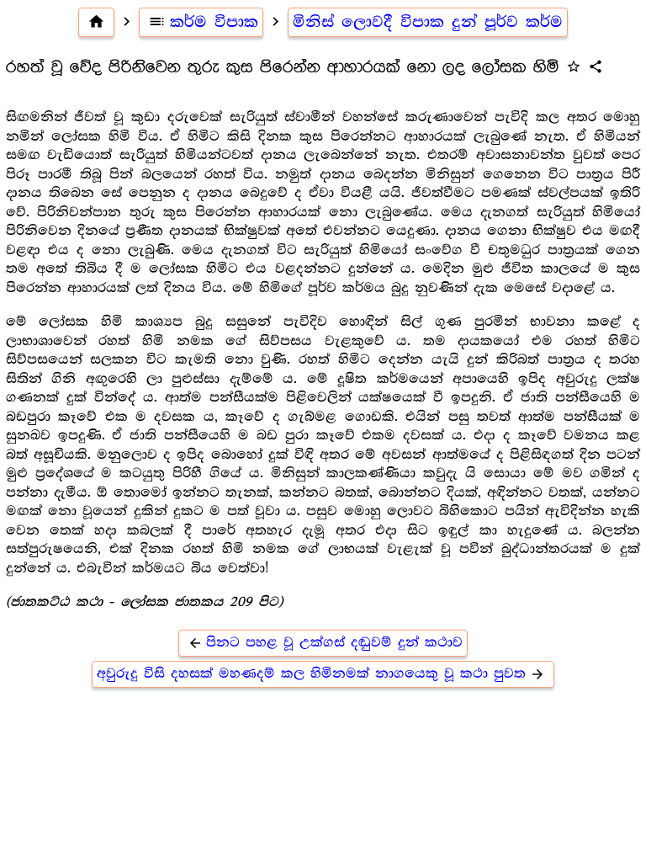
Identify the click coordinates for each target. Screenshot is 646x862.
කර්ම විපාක (203, 22)
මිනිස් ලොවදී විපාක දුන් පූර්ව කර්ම (428, 22)
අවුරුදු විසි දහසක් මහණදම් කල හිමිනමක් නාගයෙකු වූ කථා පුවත (321, 674)
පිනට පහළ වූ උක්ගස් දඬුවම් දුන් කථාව (325, 643)
